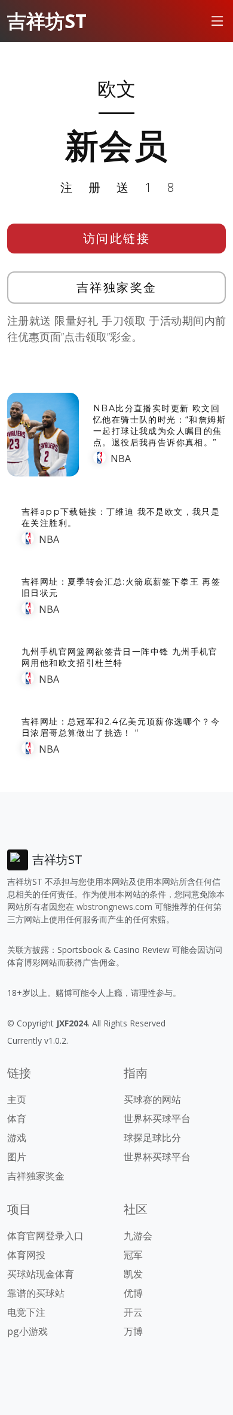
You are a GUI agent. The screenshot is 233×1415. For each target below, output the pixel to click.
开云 (133, 1312)
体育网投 (26, 1254)
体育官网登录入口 (45, 1235)
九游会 (138, 1235)
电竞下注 (26, 1312)
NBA (121, 458)
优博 (133, 1293)
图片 (16, 1156)
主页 (16, 1099)
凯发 (133, 1273)
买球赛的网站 (152, 1099)
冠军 (133, 1254)
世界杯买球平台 (157, 1118)
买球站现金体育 (40, 1273)
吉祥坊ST (47, 20)
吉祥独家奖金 (116, 287)
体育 (16, 1118)
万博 (133, 1331)
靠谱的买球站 (36, 1293)
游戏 (16, 1137)
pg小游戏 (27, 1331)
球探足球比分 (152, 1137)
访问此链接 (117, 238)
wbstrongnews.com (114, 906)
